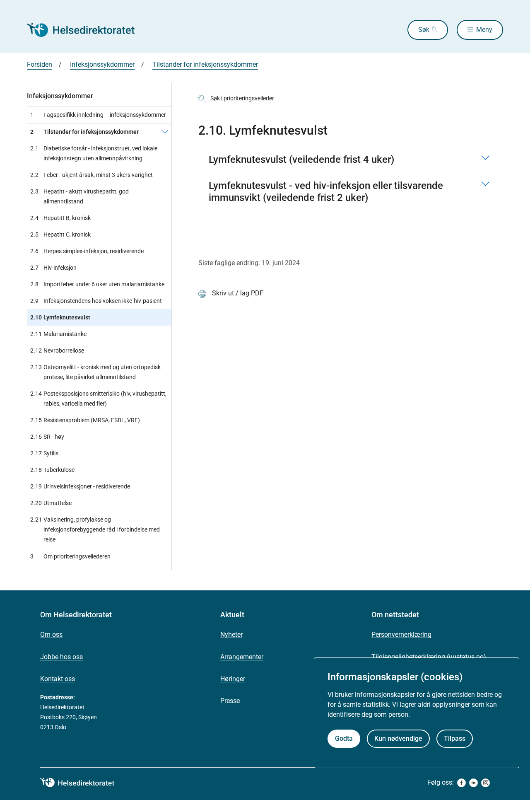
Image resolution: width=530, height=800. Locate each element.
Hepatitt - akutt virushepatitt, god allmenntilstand (79, 196)
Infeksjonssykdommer (102, 64)
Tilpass (454, 738)
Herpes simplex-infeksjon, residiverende (87, 251)
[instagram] (485, 782)
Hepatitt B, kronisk (60, 218)
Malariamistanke (58, 334)
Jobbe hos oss (61, 657)
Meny (484, 30)
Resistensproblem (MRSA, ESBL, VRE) (85, 420)
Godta (344, 738)
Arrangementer (241, 657)
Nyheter (231, 634)
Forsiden (39, 64)
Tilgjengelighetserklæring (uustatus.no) (428, 657)
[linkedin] (473, 782)
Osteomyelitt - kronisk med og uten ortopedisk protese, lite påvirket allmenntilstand (95, 372)
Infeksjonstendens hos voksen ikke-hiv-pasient (96, 300)
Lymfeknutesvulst (60, 317)
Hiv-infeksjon (53, 267)
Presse (230, 701)
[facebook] (461, 782)
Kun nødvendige (398, 738)
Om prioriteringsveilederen (70, 556)
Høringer (232, 679)
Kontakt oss (57, 679)
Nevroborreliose (57, 350)
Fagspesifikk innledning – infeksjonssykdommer (98, 114)
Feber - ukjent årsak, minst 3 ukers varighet (91, 175)
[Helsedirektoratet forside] (86, 30)
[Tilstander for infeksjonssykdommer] (164, 132)
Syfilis (44, 453)
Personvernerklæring (401, 634)
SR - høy (47, 436)
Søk (423, 30)
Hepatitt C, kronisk (60, 234)
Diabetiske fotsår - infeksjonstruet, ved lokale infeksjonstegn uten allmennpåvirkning (93, 153)
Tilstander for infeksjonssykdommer (205, 64)
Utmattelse (51, 503)
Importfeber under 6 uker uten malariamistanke (97, 284)
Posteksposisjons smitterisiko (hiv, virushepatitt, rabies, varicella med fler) (98, 398)
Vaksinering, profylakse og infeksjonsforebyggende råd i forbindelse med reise (95, 529)
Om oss (51, 634)
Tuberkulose (52, 469)
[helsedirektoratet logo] (83, 783)
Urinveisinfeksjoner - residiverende (80, 486)
